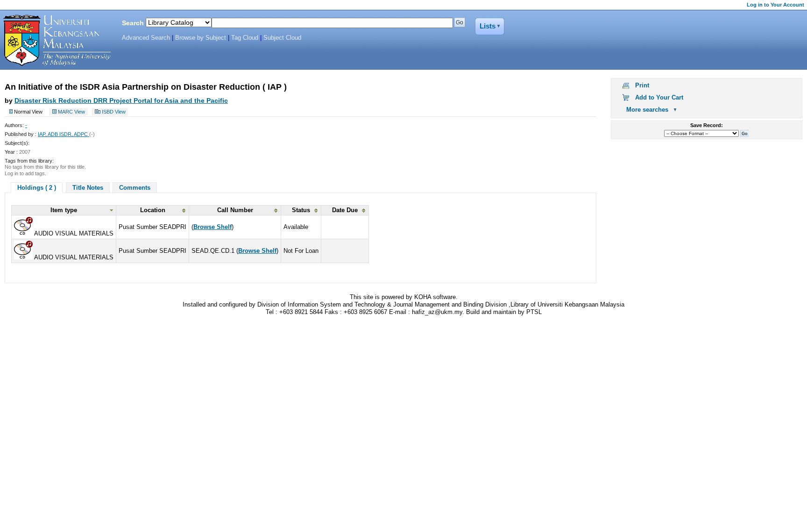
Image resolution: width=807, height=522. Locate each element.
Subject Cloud (282, 38)
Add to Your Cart (659, 97)
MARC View (71, 111)
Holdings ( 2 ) (36, 187)
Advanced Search (146, 38)
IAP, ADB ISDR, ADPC (63, 134)
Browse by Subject (200, 38)
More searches (647, 109)
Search (133, 23)
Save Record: (706, 125)
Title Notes (87, 187)
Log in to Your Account (775, 4)
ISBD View (114, 111)
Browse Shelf (212, 226)
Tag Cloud (244, 38)
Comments (134, 187)
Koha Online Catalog (54, 40)
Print (642, 85)
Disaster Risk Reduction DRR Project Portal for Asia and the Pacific (121, 100)
